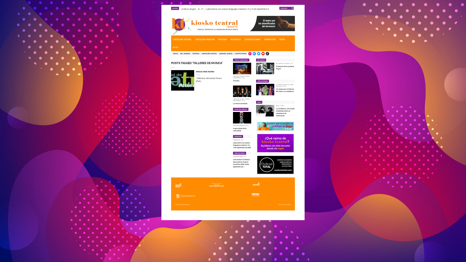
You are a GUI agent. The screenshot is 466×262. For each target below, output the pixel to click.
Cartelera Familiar (205, 39)
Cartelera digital (209, 53)
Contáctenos (241, 53)
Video (282, 39)
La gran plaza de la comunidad (239, 129)
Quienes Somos (226, 53)
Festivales (236, 39)
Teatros (195, 53)
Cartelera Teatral (182, 39)
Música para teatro (205, 71)
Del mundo (185, 53)
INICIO (175, 53)
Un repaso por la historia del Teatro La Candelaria (285, 90)
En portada (279, 84)
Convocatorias (253, 39)
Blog (175, 47)
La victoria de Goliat (240, 103)
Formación (270, 39)
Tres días (236, 81)
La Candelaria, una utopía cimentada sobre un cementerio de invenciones (285, 112)
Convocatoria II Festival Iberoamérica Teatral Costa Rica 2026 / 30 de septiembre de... (241, 163)
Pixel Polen (287, 204)
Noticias (222, 39)
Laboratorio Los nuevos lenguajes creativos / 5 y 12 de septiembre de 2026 (234, 9)
